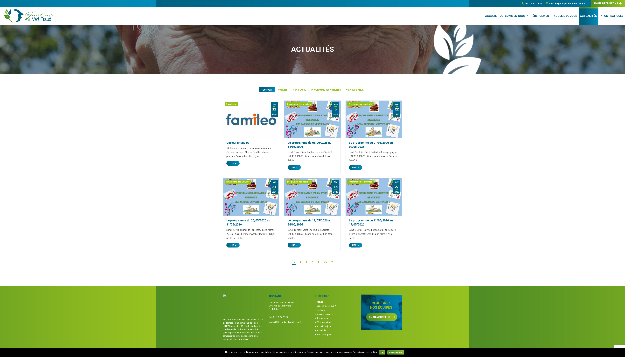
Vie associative (354, 90)
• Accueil (319, 302)
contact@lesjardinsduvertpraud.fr (568, 3)
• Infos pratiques (323, 334)
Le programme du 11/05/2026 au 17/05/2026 (371, 222)
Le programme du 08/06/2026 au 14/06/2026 (309, 144)
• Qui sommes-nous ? (325, 306)
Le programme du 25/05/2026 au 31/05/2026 (248, 222)
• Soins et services (324, 314)
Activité (282, 90)
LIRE (232, 163)
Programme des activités (326, 90)
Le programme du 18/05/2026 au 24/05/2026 (309, 222)
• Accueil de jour (323, 326)
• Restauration (321, 318)
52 (325, 261)
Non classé (299, 90)
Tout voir (266, 90)
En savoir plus (395, 352)
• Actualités (320, 330)
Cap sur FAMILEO (237, 142)
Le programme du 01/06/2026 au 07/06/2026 (371, 144)
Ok (382, 352)
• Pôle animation (323, 322)
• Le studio (320, 310)
